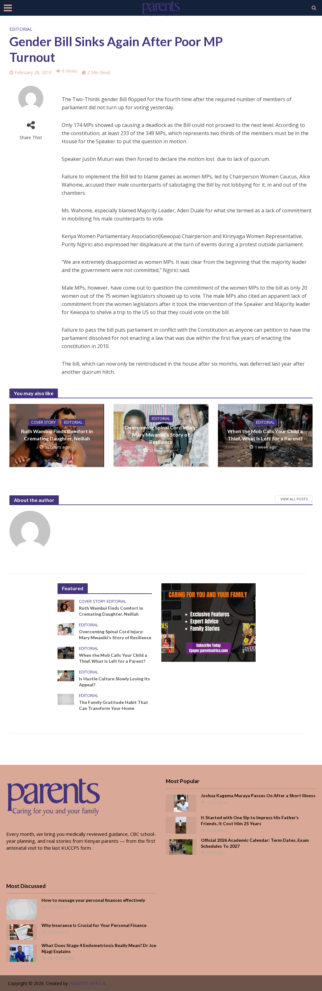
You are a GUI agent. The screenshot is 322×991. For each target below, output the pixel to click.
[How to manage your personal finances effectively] (21, 909)
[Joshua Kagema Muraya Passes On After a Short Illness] (181, 802)
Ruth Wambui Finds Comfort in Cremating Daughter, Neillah (57, 434)
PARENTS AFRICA (87, 983)
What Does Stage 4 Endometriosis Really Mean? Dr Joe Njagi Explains (99, 948)
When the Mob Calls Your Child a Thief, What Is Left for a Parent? (265, 434)
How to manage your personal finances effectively (93, 900)
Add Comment (60, 958)
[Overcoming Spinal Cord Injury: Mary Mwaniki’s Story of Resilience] (66, 628)
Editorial (20, 29)
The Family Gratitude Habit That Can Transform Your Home (113, 705)
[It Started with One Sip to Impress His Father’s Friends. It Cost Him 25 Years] (180, 824)
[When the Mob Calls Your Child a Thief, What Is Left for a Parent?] (66, 652)
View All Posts (294, 499)
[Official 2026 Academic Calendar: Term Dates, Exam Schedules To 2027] (180, 846)
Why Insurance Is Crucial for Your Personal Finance (94, 925)
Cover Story (43, 422)
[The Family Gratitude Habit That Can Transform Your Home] (66, 699)
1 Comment (58, 907)
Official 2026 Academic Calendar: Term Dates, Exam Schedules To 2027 (255, 843)
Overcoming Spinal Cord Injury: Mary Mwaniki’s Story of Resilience (161, 434)
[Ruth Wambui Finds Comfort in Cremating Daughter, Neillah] (66, 605)
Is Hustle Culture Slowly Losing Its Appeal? (114, 681)
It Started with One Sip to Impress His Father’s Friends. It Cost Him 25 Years (250, 820)
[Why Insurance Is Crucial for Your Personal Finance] (21, 931)
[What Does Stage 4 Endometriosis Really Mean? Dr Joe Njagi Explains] (21, 953)
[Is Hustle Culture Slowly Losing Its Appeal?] (66, 675)
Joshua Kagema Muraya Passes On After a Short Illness (258, 795)
